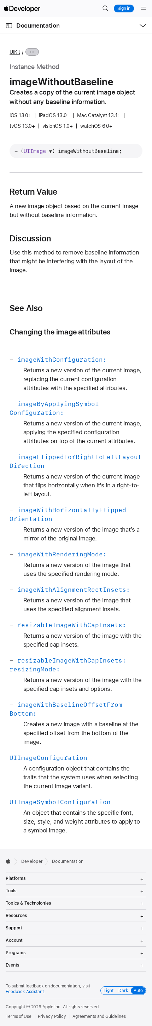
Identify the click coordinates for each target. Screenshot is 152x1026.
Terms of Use (18, 1016)
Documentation (37, 25)
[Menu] (143, 8)
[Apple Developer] (22, 8)
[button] (105, 8)
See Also (26, 308)
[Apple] (10, 861)
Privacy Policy (52, 1016)
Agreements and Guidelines (99, 1016)
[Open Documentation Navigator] (9, 26)
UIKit (15, 52)
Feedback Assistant (25, 991)
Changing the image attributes (60, 331)
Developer (32, 861)
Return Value (34, 192)
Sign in (123, 8)
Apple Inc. (52, 1006)
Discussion (30, 238)
